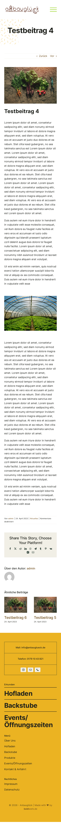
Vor (52, 55)
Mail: (18, 647)
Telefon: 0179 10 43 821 (30, 658)
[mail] (30, 670)
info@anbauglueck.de (33, 647)
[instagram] (23, 670)
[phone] (37, 670)
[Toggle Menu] (53, 10)
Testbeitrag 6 (15, 617)
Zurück (43, 55)
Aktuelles (34, 518)
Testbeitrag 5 (45, 617)
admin (10, 518)
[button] (6, 610)
